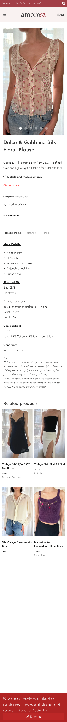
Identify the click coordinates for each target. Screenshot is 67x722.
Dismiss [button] (35, 717)
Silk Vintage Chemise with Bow (17, 544)
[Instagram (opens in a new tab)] (63, 3)
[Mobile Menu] (4, 14)
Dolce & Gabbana (11, 477)
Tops (26, 196)
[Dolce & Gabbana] (11, 215)
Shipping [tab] (46, 233)
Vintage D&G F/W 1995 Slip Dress (16, 466)
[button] (15, 204)
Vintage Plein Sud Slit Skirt (49, 464)
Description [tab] (13, 233)
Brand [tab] (31, 233)
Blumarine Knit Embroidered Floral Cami (48, 544)
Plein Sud (39, 473)
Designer (19, 196)
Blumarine (39, 555)
